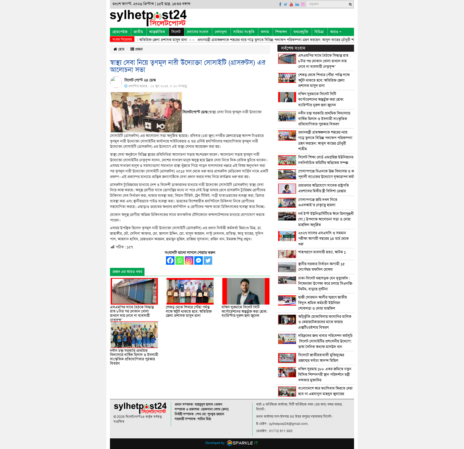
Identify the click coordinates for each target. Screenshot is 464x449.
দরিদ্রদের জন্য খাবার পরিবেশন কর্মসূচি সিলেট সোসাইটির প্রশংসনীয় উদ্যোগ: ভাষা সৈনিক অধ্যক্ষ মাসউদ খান (325, 341)
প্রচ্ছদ (138, 49)
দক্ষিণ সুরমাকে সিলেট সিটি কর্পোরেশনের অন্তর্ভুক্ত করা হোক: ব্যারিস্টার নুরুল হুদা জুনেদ (244, 311)
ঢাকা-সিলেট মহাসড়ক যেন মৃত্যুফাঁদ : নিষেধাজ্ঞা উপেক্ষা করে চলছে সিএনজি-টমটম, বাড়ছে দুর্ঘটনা (325, 284)
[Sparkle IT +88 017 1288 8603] (242, 442)
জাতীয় (138, 31)
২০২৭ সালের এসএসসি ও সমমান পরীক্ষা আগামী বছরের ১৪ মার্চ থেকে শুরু (323, 239)
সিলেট (176, 31)
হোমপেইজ (119, 31)
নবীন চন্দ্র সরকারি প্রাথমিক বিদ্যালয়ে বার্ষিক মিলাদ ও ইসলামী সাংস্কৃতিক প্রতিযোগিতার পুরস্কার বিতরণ (134, 357)
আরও (334, 31)
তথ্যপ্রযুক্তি (300, 31)
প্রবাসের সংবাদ (197, 31)
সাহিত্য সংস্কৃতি (243, 31)
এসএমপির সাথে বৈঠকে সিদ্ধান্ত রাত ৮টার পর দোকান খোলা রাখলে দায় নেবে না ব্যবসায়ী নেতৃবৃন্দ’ (132, 313)
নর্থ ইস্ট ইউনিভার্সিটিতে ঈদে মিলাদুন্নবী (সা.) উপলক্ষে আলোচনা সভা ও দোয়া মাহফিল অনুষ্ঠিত (326, 219)
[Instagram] (189, 260)
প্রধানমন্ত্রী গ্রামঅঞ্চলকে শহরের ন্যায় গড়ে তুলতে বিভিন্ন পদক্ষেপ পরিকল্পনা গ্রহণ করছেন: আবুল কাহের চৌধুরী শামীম (269, 39)
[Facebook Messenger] (198, 260)
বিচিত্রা (319, 31)
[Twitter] (208, 260)
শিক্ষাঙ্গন (281, 31)
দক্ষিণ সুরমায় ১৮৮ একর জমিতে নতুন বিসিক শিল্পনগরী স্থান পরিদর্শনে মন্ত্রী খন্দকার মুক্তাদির (324, 375)
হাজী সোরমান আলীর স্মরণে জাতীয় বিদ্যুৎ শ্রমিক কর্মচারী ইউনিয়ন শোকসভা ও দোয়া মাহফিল (322, 303)
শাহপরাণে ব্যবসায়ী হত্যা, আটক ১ (322, 252)
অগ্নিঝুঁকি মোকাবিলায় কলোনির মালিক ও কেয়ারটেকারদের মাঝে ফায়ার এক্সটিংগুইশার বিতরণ (324, 322)
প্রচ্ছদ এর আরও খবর (127, 271)
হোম (120, 49)
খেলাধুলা (221, 31)
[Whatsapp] (179, 260)
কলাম (265, 31)
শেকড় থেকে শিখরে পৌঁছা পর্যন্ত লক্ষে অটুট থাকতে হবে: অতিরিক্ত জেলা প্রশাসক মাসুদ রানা (189, 311)
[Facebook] (170, 260)
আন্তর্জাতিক (157, 31)
